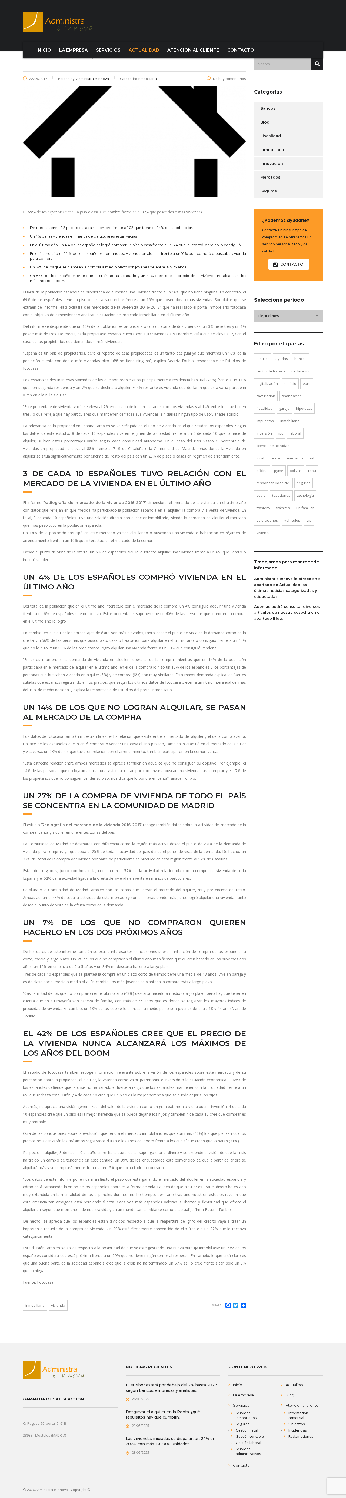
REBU (312, 470)
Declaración (301, 371)
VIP (309, 520)
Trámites (283, 507)
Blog (265, 122)
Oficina (262, 470)
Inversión (264, 433)
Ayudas (281, 358)
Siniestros (296, 1424)
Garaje (284, 408)
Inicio (237, 1385)
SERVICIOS (108, 50)
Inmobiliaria (35, 1305)
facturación (266, 395)
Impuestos (265, 420)
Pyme (278, 470)
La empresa (243, 1395)
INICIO (43, 50)
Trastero (263, 507)
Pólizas (296, 470)
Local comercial (269, 458)
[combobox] (288, 316)
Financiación (292, 395)
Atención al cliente (302, 1405)
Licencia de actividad (273, 445)
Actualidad (295, 1385)
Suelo (261, 495)
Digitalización (267, 383)
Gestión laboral (248, 1442)
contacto (291, 264)
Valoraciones (267, 520)
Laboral (295, 433)
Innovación (271, 163)
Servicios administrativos (248, 1451)
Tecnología (305, 495)
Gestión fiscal (247, 1430)
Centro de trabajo (271, 371)
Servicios (241, 1405)
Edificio (290, 383)
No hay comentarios (229, 78)
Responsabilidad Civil (273, 483)
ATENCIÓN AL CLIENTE (193, 50)
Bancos (267, 108)
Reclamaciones (300, 1436)
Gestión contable (250, 1436)
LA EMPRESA (73, 50)
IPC (280, 433)
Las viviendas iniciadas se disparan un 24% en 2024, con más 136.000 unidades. (170, 1441)
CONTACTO (240, 50)
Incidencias (297, 1430)
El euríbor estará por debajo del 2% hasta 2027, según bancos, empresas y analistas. (172, 1388)
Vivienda (58, 1305)
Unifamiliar (305, 507)
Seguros (268, 191)
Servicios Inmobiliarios (246, 1415)
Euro (307, 383)
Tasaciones (281, 495)
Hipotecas (304, 408)
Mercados (270, 177)
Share (216, 1305)
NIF (312, 458)
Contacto (241, 1465)
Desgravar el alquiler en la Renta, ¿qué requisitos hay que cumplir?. (163, 1414)
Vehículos (292, 520)
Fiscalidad (270, 136)
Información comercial (298, 1415)
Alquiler (263, 358)
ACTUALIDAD (144, 50)
